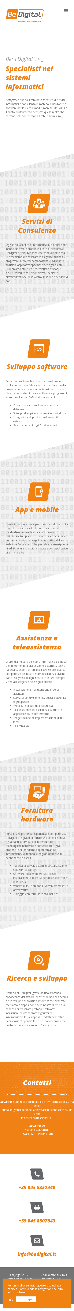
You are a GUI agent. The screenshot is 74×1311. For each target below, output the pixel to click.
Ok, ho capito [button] (26, 1299)
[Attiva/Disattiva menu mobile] (66, 11)
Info (11, 1299)
